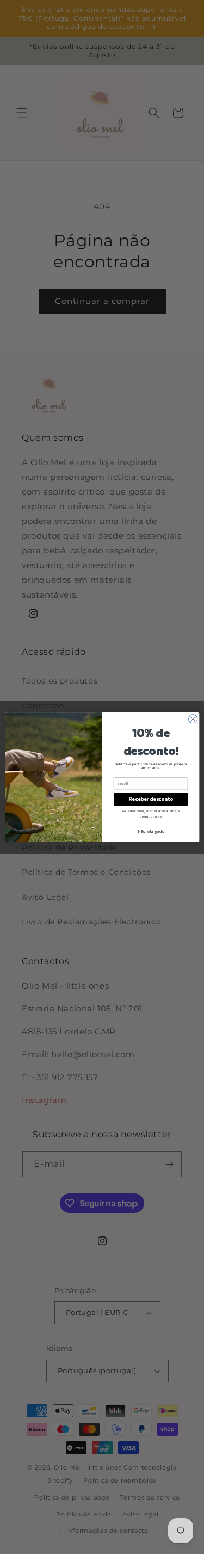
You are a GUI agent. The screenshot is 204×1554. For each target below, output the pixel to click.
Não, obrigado (151, 831)
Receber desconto (150, 799)
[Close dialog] (192, 718)
